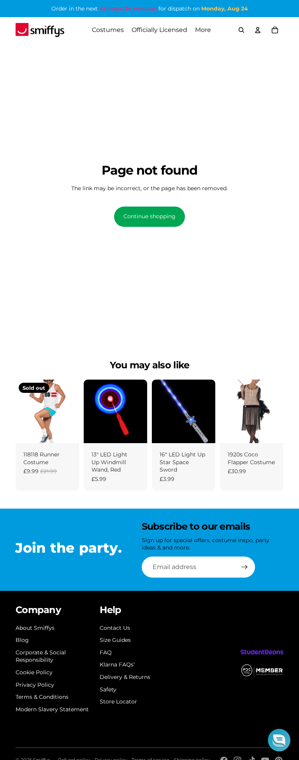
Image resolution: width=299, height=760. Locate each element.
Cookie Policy (34, 672)
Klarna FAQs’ (117, 664)
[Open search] (241, 30)
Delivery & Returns (125, 676)
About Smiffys (35, 627)
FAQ (106, 652)
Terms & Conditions (42, 696)
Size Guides (115, 639)
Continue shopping (149, 216)
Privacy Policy (35, 684)
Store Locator (118, 701)
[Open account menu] (257, 30)
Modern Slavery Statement (52, 709)
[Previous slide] (22, 411)
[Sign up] (244, 567)
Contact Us (115, 627)
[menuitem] (203, 30)
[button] (279, 740)
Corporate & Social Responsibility (41, 656)
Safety (108, 689)
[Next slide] (73, 411)
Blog (22, 639)
